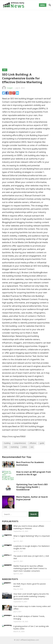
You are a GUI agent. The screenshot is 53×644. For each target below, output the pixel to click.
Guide (42, 443)
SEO (4, 70)
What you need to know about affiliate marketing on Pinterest (28, 527)
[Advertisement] (26, 37)
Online (24, 447)
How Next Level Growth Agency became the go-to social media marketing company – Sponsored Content (31, 596)
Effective (33, 443)
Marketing (14, 447)
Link (5, 447)
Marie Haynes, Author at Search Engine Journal (32, 498)
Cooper (10, 88)
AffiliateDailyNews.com (29, 640)
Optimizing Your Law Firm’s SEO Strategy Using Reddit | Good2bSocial (32, 487)
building (7, 443)
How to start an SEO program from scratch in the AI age (33, 473)
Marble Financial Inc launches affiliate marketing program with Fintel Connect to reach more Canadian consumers (30, 568)
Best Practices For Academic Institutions (30, 463)
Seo (32, 447)
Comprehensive (20, 443)
